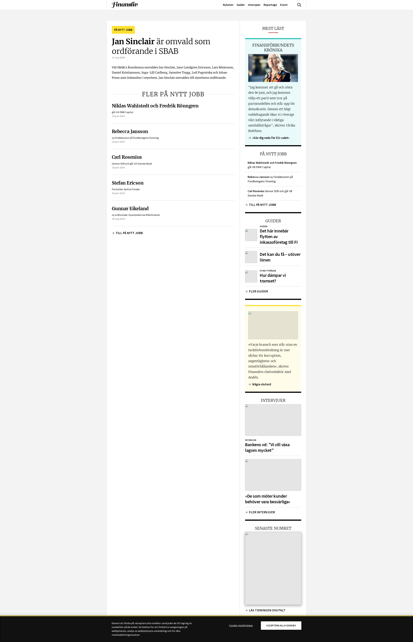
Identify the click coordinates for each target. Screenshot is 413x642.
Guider (241, 5)
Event (284, 5)
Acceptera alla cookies (281, 625)
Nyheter (228, 5)
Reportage (270, 5)
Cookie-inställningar (241, 625)
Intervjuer (254, 5)
